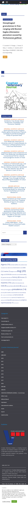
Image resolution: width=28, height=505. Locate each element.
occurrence (11, 286)
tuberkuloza (16, 300)
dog (21, 271)
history (15, 277)
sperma (14, 297)
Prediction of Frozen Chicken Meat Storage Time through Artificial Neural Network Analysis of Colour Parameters (14, 178)
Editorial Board (5, 399)
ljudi (20, 280)
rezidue (4, 295)
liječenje (15, 280)
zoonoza (16, 302)
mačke (14, 283)
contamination (17, 267)
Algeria (5, 264)
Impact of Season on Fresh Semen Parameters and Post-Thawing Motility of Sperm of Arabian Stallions (14, 201)
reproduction (16, 292)
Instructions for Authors (7, 405)
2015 (2, 374)
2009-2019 (3, 355)
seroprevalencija (5, 297)
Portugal (8, 289)
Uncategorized (4, 340)
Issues (2, 408)
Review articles (4, 334)
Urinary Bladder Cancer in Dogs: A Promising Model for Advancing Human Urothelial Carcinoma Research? (14, 189)
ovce (18, 286)
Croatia (6, 271)
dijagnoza (13, 271)
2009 (2, 352)
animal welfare (15, 264)
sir (10, 297)
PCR (3, 289)
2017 (2, 380)
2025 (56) (3, 386)
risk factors (10, 295)
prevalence (19, 289)
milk (3, 286)
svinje (9, 300)
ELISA (8, 274)
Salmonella (18, 295)
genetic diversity (7, 277)
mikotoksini (20, 283)
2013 (2, 367)
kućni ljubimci (9, 280)
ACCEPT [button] (14, 501)
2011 (2, 361)
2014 (2, 371)
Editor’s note (4, 396)
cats (10, 267)
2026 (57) (3, 389)
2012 (2, 364)
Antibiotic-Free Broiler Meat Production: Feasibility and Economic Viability (14, 122)
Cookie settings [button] (6, 501)
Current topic (4, 321)
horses (23, 277)
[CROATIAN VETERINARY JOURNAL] (3, 2)
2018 (2, 383)
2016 (2, 377)
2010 (2, 358)
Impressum (4, 402)
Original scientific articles (7, 327)
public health (8, 292)
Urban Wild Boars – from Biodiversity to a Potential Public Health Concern (14, 224)
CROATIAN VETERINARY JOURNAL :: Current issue (13, 393)
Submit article (4, 415)
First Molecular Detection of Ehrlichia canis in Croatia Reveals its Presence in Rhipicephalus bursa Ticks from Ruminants (14, 143)
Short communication (6, 337)
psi (2, 292)
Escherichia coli (15, 274)
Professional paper (7, 19)
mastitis (6, 282)
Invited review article (6, 324)
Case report (4, 318)
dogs (3, 274)
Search (3, 411)
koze (3, 280)
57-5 (2, 76)
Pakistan (24, 286)
